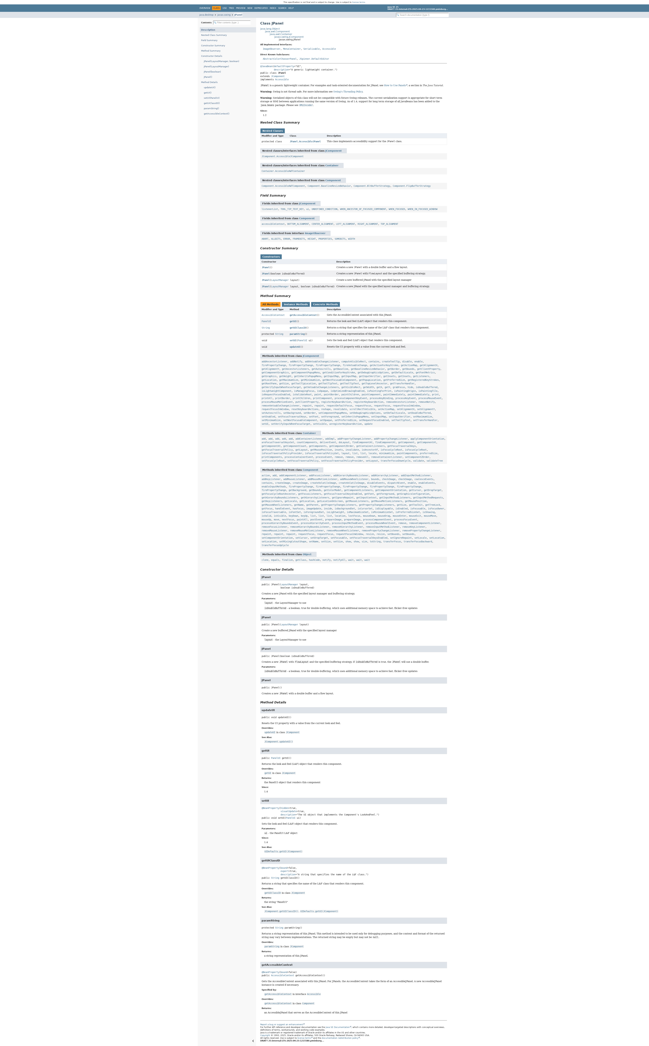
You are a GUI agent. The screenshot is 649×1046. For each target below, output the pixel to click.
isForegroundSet (314, 512)
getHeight (285, 376)
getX (379, 387)
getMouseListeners (356, 501)
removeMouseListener (274, 530)
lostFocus (354, 515)
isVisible (280, 515)
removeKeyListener (413, 526)
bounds (375, 479)
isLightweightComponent (276, 391)
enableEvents (426, 483)
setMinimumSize (271, 420)
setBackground (292, 413)
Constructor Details (211, 56)
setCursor (301, 537)
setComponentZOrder (417, 457)
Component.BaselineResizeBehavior (329, 186)
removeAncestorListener (401, 402)
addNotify (296, 361)
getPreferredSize (394, 380)
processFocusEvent (405, 519)
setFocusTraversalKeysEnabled (368, 537)
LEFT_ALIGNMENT (345, 224)
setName (313, 541)
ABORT (265, 238)
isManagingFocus (304, 391)
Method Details (209, 82)
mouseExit (415, 515)
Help (291, 8)
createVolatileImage (323, 483)
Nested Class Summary (214, 35)
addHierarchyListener (384, 475)
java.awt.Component (277, 31)
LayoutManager (280, 280)
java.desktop (206, 15)
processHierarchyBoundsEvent (280, 523)
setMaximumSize (422, 416)
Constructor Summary (213, 45)
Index (273, 8)
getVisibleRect (350, 387)
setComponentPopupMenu (332, 413)
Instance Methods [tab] (296, 304)
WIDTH (351, 238)
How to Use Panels (395, 85)
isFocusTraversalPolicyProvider (282, 453)
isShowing (429, 512)
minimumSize (386, 453)
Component (333, 180)
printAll (267, 398)
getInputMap (331, 376)
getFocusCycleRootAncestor (278, 493)
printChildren (301, 398)
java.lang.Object (270, 28)
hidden (285, 808)
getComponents (318, 446)
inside (328, 508)
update (368, 424)
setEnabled (268, 416)
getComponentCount (294, 446)
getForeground (385, 493)
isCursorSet (365, 508)
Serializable (311, 48)
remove (339, 457)
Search (282, 8)
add (264, 438)
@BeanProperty (270, 808)
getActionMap (409, 365)
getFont (369, 493)
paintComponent (371, 394)
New (249, 8)
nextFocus (288, 519)
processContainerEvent (299, 457)
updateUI (295, 346)
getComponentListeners (358, 490)
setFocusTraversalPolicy (302, 460)
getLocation (269, 380)
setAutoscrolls (271, 413)
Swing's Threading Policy (348, 91)
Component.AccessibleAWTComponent (283, 186)
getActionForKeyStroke (384, 365)
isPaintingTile (427, 391)
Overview (204, 8)
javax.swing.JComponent (289, 36)
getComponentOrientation (390, 490)
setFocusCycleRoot (273, 460)
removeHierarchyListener (347, 526)
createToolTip (391, 361)
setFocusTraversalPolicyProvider (342, 460)
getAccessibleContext (303, 315)
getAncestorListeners (295, 369)
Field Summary (209, 40)
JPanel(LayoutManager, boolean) (221, 61)
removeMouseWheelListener (343, 530)
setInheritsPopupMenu (354, 416)
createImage (282, 483)
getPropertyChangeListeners (338, 504)
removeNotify (426, 402)
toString (375, 541)
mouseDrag (384, 515)
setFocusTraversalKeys (292, 416)
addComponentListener (292, 475)
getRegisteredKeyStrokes (423, 380)
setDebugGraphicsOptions (365, 413)
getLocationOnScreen (330, 501)
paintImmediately (394, 394)
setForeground (330, 416)
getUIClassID (298, 327)
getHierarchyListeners (315, 497)
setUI (293, 340)
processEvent (324, 457)
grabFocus (399, 387)
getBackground (297, 490)
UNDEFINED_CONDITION (324, 209)
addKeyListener (271, 479)
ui (307, 209)
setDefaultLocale (394, 413)
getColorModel (332, 490)
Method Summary (211, 51)
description (281, 69)
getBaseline (340, 369)
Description (208, 30)
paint (317, 394)
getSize (284, 383)
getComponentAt (426, 442)
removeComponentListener (424, 523)
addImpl (330, 438)
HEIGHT (312, 238)
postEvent (316, 519)
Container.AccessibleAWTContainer (283, 171)
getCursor (415, 490)
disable (407, 361)
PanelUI (266, 321)
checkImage (388, 479)
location (340, 515)
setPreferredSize (345, 420)
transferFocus (392, 541)
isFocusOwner (436, 508)
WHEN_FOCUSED (397, 209)
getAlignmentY (270, 369)
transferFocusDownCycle (395, 460)
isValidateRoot (302, 394)
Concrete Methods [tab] (325, 304)
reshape (326, 409)
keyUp (304, 515)
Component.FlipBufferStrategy (412, 186)
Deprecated (261, 8)
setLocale (420, 537)
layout (345, 453)
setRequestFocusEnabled (374, 420)
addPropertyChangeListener (354, 438)
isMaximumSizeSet (357, 512)
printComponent (322, 398)
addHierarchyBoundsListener (350, 475)
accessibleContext (273, 224)
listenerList (270, 209)
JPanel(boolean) (212, 71)
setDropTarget (319, 537)
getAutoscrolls (321, 369)
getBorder (393, 369)
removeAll (362, 457)
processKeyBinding (381, 398)
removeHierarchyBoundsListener (309, 526)
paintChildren (350, 394)
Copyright (265, 1035)
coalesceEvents (423, 479)
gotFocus (267, 508)
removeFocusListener (274, 526)
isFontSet (295, 512)
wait (351, 560)
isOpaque (322, 391)
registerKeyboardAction (336, 402)
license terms (358, 2)
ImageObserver (271, 48)
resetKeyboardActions (304, 409)
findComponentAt (362, 442)
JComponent (278, 76)
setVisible (320, 424)
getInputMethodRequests (428, 497)
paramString (297, 334)
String (266, 327)
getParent (312, 504)
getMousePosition (321, 449)
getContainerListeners (370, 446)
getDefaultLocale (402, 372)
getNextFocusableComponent (339, 380)
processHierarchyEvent (315, 523)
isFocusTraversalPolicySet (322, 453)
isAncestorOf (370, 449)
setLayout (372, 460)
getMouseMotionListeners (386, 501)
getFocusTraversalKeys (401, 446)
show (348, 541)
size (364, 541)
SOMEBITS (340, 238)
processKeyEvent (405, 398)
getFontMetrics (425, 372)
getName (299, 504)
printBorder (282, 398)
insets (339, 449)
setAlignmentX (405, 409)
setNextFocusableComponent (300, 420)
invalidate (352, 449)
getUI (293, 321)
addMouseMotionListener (322, 479)
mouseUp (266, 519)
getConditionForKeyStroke (338, 372)
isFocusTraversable (274, 512)
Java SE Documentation (338, 1027)
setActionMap (386, 409)
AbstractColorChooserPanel (280, 58)
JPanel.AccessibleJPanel (305, 141)
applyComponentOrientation (427, 438)
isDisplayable (384, 508)
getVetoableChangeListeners (321, 387)
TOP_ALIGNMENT (389, 224)
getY (387, 387)
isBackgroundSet (345, 508)
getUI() (207, 92)
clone (265, 560)
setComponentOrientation (277, 537)
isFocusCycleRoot (391, 449)
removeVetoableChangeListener (280, 405)
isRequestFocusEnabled (276, 394)
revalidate (340, 409)
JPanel (238, 15)
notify (326, 560)
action (266, 475)
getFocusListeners (309, 493)
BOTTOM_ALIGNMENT (298, 224)
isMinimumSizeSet (382, 512)
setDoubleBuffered (419, 413)
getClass (300, 560)
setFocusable (339, 537)
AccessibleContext (273, 315)
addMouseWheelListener (354, 479)
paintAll (302, 519)
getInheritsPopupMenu (307, 376)
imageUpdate (313, 508)
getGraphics (269, 376)
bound (284, 868)
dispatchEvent (396, 483)
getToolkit (416, 504)
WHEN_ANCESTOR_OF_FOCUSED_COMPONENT (363, 209)
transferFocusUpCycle (275, 545)
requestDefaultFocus (339, 405)
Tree (231, 8)
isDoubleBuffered (426, 387)
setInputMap (378, 416)
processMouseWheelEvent (380, 523)
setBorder (310, 413)
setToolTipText (400, 420)
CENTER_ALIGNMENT (322, 224)
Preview (240, 8)
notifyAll (339, 560)
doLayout (344, 442)
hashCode (314, 560)
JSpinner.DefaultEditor (314, 58)
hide (410, 387)
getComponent (406, 442)
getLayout (301, 449)
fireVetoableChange (355, 365)
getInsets (389, 376)
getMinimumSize (310, 380)
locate (372, 453)
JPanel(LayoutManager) (216, 66)
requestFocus (363, 405)
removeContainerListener (386, 457)
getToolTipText (327, 383)
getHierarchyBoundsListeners (280, 497)
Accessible (329, 48)
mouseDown (369, 515)
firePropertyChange (274, 365)
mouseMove (430, 515)
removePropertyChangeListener (381, 530)
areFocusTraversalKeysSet (278, 442)
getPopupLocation (370, 380)
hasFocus (298, 508)
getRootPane (269, 383)
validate (418, 460)
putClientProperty (306, 402)
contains (373, 361)
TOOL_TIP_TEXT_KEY (292, 209)
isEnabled (401, 508)
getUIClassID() (212, 103)
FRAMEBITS (299, 238)
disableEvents (376, 483)
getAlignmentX (428, 365)
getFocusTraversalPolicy (277, 449)
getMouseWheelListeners (276, 504)
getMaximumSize (288, 380)
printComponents (272, 457)
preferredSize (428, 453)
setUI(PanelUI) (212, 98)
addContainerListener (308, 438)
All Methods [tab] (270, 304)
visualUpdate (289, 811)
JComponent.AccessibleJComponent (283, 156)
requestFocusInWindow (406, 405)
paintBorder (331, 394)
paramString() (211, 108)
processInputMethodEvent (347, 523)
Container (332, 165)
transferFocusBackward (418, 541)
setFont (313, 416)
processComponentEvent (377, 519)
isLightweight (335, 512)
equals (275, 560)
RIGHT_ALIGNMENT (368, 224)
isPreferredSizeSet (407, 512)
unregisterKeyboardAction (345, 424)
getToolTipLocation (303, 383)
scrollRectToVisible (362, 409)
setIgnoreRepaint (401, 537)
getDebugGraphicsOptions (373, 372)
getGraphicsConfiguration (413, 493)
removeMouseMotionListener (307, 530)
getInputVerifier (370, 376)
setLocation (436, 537)
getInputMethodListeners (394, 497)
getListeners (421, 376)
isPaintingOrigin (405, 391)
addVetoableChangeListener (322, 361)
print (435, 394)
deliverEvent (328, 442)
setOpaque (326, 420)
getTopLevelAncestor (374, 383)
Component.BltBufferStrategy (372, 186)
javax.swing (224, 15)
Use (225, 8)
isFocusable (417, 508)
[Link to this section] (302, 122)
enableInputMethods (274, 486)
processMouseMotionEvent (277, 402)
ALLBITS (276, 238)
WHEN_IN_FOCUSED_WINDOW (422, 209)
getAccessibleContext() (216, 113)
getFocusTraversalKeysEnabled (343, 493)
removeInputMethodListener (383, 526)
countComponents (307, 442)
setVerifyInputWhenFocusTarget (290, 424)
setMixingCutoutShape (292, 541)
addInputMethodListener (416, 475)
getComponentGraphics (275, 372)
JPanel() (208, 77)
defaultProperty (284, 66)
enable (418, 361)
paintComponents (407, 453)
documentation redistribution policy (340, 1038)
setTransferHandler (425, 420)
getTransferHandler (402, 383)
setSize (326, 541)
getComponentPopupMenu (305, 372)
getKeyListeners (272, 501)
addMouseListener (294, 479)
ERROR (286, 238)
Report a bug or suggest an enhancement (281, 1024)
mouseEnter (399, 515)
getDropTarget (432, 490)
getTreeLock (432, 504)
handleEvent (282, 508)
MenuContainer (292, 48)
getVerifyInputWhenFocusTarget (281, 387)
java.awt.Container (281, 34)
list (355, 453)
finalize (287, 560)
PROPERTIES (325, 238)
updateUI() (209, 87)
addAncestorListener (274, 361)
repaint (307, 405)
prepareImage (333, 519)
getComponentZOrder (341, 446)
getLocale (291, 501)
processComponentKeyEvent (351, 398)
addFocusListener (320, 475)
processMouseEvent (429, 398)
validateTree (435, 460)
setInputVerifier (399, 416)
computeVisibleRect (353, 361)
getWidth (368, 387)
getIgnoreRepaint (343, 497)
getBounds (408, 369)
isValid (266, 515)
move (276, 519)
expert (285, 871)
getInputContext (366, 497)
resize (370, 534)
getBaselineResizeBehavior (368, 369)
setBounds (393, 534)
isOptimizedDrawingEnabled (347, 391)
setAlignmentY (426, 409)
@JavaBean (266, 66)
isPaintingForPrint (379, 391)
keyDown (293, 515)
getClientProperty (428, 369)
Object (307, 554)
